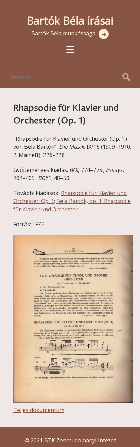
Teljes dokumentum (38, 410)
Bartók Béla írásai (70, 20)
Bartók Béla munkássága (63, 33)
